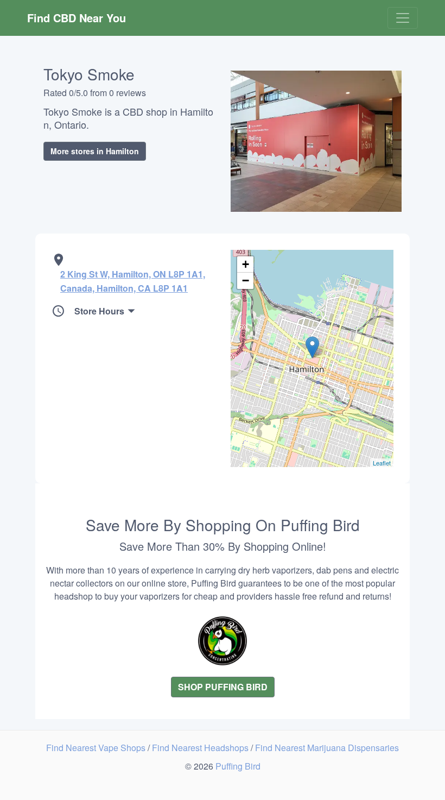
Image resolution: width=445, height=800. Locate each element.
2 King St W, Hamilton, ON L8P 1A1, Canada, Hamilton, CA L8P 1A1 (132, 281)
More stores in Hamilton (94, 151)
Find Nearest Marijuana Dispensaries (327, 747)
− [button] (245, 280)
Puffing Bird (237, 766)
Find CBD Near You (76, 18)
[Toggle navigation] (402, 18)
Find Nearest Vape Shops (97, 747)
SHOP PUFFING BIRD (223, 687)
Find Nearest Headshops (201, 747)
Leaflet (382, 462)
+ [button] (245, 264)
